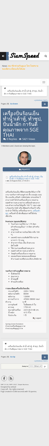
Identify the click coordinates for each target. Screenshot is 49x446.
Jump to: (25, 366)
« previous (38, 100)
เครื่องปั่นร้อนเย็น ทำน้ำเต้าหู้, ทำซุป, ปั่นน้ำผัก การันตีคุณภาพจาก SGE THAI (26, 177)
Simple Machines (23, 384)
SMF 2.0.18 (4, 384)
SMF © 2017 (13, 384)
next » (45, 100)
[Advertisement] (24, 24)
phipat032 (25, 169)
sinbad (13, 387)
